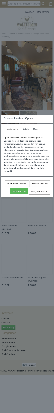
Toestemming (12, 129)
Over (35, 129)
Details (25, 129)
